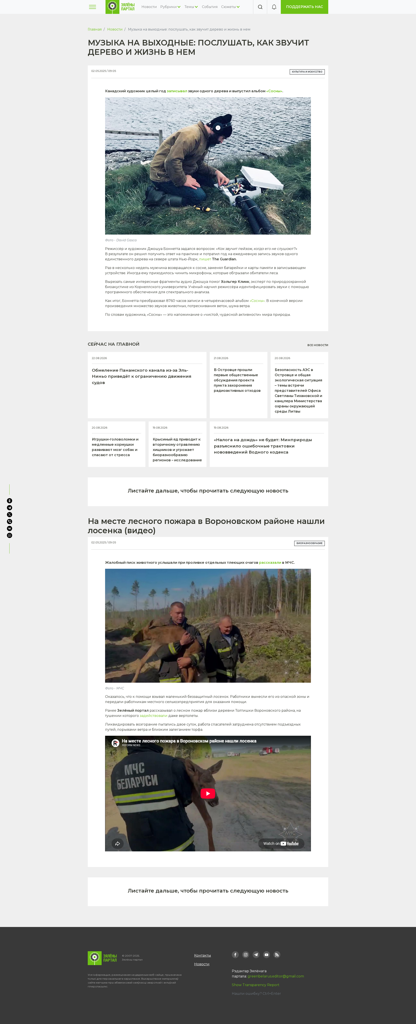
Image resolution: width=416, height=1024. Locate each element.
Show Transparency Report (256, 985)
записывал (177, 91)
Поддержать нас (304, 7)
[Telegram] (9, 507)
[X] (9, 514)
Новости (149, 7)
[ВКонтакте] (9, 528)
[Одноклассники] (9, 500)
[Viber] (9, 521)
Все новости (317, 345)
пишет (205, 259)
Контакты (202, 955)
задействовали (153, 716)
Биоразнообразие (309, 543)
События (210, 7)
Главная (95, 29)
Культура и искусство (307, 71)
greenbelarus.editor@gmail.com (276, 976)
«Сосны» (274, 91)
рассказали (270, 563)
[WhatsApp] (10, 535)
